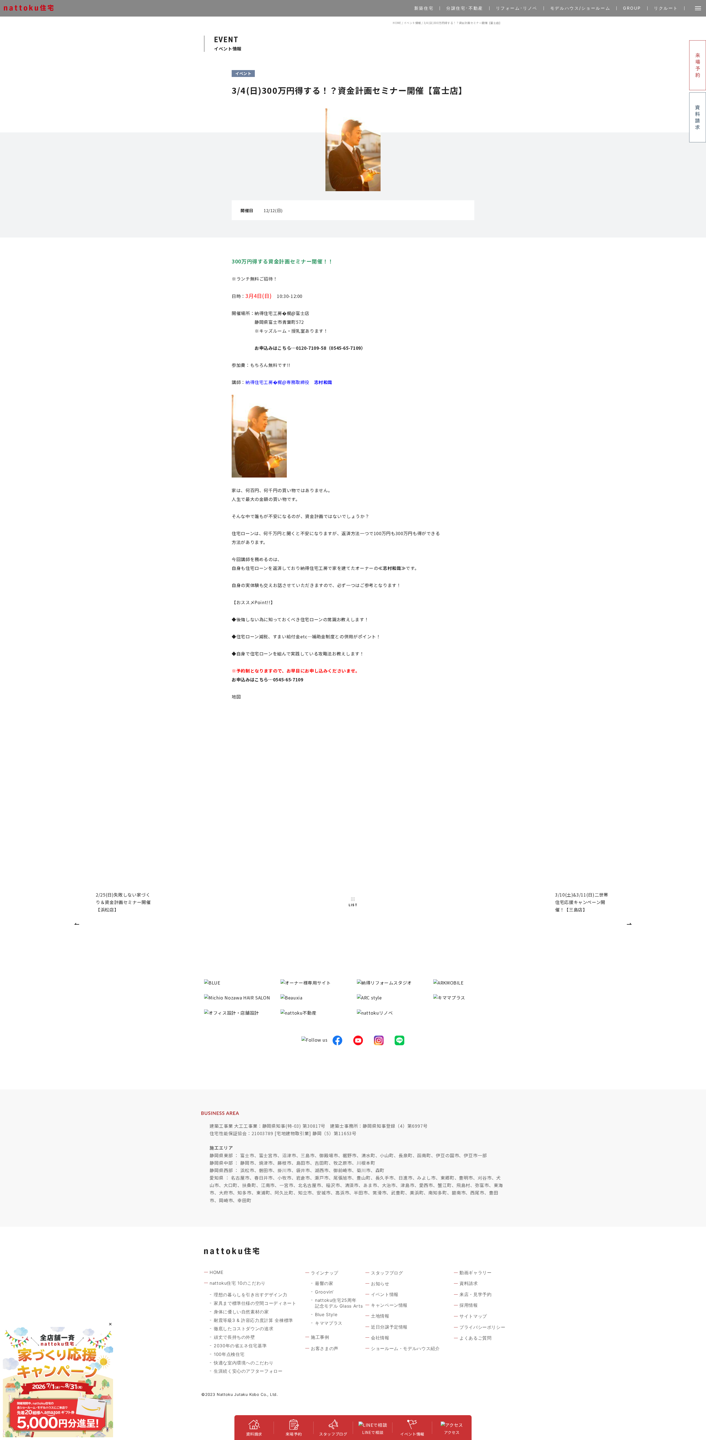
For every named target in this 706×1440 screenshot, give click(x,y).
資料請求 (468, 1283)
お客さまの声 (324, 1348)
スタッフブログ (387, 1273)
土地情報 (380, 1316)
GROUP (632, 8)
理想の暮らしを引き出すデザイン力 (250, 1294)
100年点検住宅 (229, 1354)
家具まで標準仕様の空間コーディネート (255, 1303)
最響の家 (324, 1283)
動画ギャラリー (475, 1272)
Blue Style (326, 1314)
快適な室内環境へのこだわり (243, 1363)
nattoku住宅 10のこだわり (238, 1283)
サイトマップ (473, 1316)
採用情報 (468, 1305)
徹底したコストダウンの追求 (243, 1328)
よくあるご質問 (475, 1338)
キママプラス (329, 1323)
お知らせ (380, 1283)
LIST (353, 905)
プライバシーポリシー (482, 1327)
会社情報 (380, 1337)
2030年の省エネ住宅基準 (240, 1345)
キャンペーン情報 (389, 1305)
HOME (397, 23)
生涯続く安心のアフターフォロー (248, 1371)
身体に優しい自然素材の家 (241, 1311)
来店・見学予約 (475, 1294)
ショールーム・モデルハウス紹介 (405, 1348)
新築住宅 (424, 8)
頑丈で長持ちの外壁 (234, 1337)
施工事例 (320, 1337)
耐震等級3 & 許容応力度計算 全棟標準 (253, 1320)
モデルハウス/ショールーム (580, 8)
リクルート (666, 8)
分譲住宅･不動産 (464, 8)
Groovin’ (324, 1292)
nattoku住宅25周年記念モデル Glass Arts (339, 1303)
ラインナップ (324, 1273)
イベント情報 (412, 23)
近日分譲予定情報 (389, 1327)
